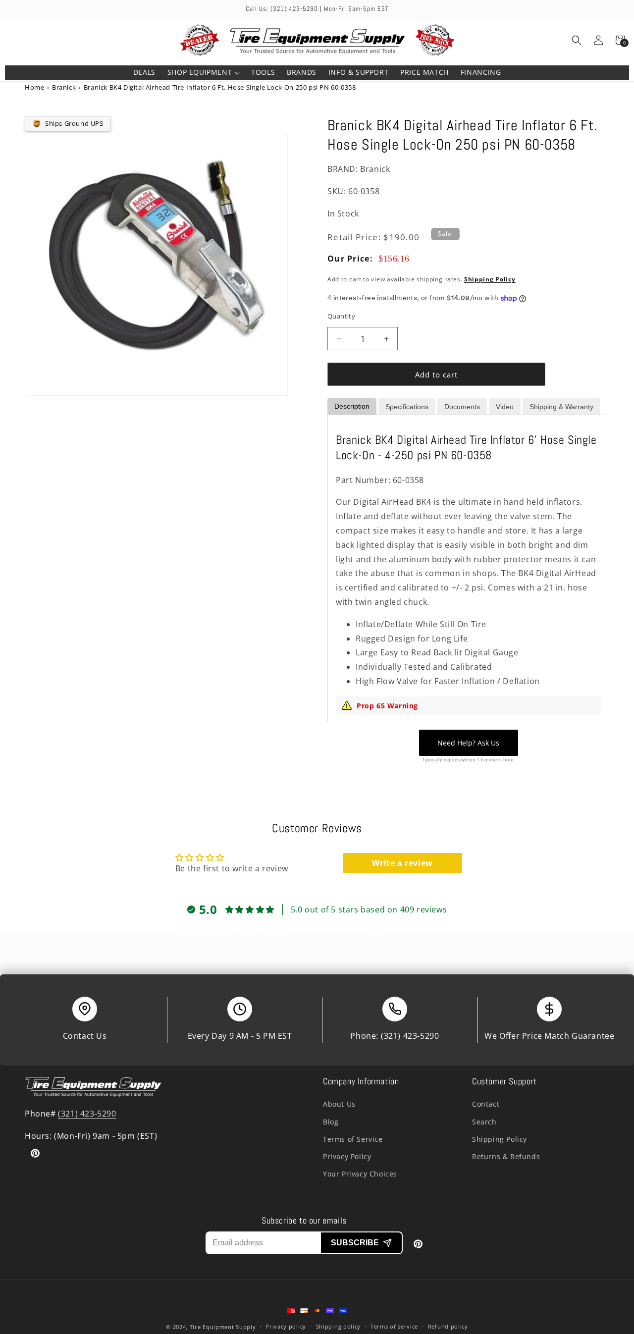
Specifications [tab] (406, 407)
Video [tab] (505, 407)
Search (484, 1121)
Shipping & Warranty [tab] (561, 407)
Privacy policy (285, 1326)
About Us (339, 1104)
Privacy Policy (347, 1156)
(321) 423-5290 (410, 1035)
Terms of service (394, 1326)
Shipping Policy (490, 279)
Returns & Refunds (506, 1156)
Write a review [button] (402, 862)
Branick (64, 87)
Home (34, 87)
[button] (203, 72)
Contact (485, 1104)
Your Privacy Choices (360, 1173)
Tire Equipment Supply (223, 1327)
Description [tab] (352, 406)
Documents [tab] (462, 407)
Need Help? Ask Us (468, 742)
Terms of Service (353, 1139)
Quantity (341, 316)
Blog (330, 1121)
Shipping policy (338, 1326)
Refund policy (448, 1326)
